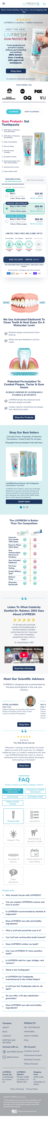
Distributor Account (32, 1059)
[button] (21, 507)
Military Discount (31, 1064)
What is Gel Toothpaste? (18, 970)
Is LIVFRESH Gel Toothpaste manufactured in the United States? (23, 978)
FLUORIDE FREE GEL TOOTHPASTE (13, 791)
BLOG (4, 1031)
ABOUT (5, 1027)
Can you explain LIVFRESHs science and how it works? (25, 903)
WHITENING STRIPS (35, 797)
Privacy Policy (32, 1089)
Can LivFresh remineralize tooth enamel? (26, 937)
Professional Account (33, 1055)
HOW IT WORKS (31, 1036)
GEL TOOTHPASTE (32, 1027)
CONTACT (6, 1036)
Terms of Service (17, 1089)
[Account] (38, 4)
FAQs (26, 1040)
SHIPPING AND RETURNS (8, 1041)
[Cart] (44, 3)
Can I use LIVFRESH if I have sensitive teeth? (24, 952)
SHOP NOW (24, 501)
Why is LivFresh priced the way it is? (23, 930)
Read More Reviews (24, 668)
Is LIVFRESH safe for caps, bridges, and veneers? (25, 961)
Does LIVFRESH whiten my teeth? (22, 944)
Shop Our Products (24, 417)
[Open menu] (12, 4)
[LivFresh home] (29, 4)
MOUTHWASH (12, 797)
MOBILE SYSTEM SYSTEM (12, 803)
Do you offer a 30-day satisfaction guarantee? (22, 997)
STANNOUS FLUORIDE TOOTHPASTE (35, 791)
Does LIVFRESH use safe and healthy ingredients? (24, 922)
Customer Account (31, 1051)
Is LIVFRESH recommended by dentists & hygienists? (25, 913)
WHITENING (29, 1031)
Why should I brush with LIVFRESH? (23, 895)
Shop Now (24, 724)
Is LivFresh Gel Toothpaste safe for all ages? (24, 987)
